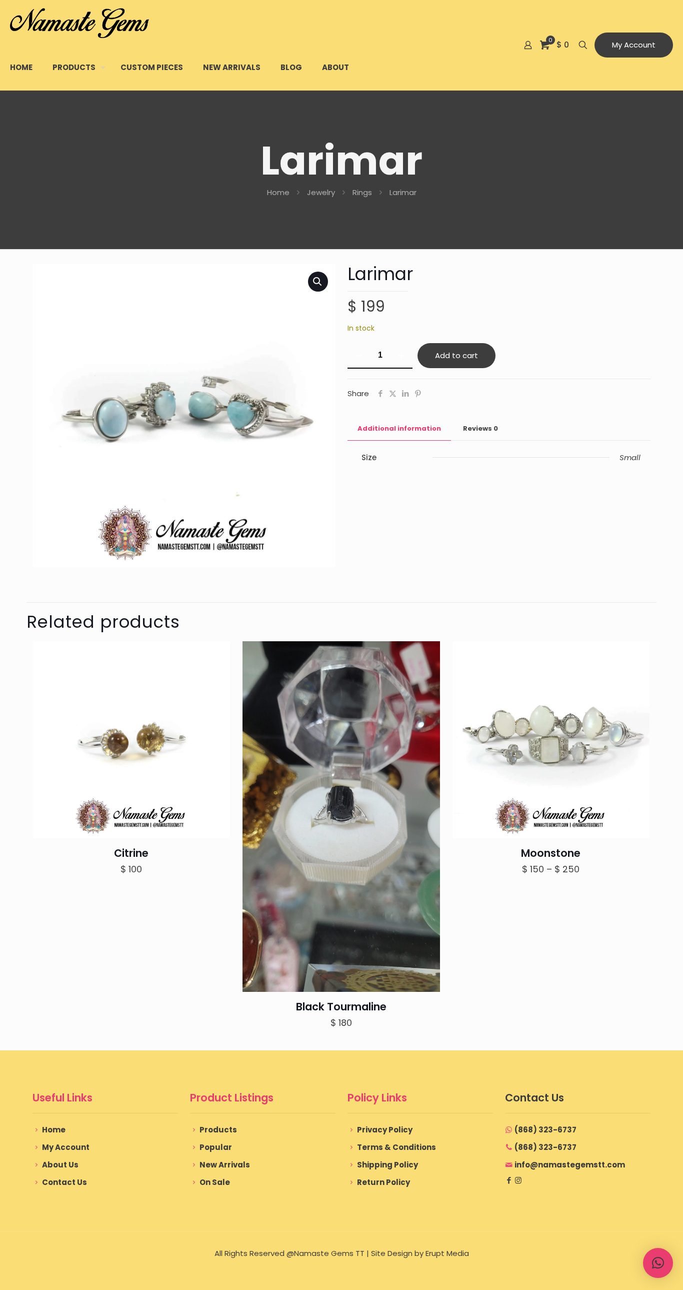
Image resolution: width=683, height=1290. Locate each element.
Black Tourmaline (341, 1006)
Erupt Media (447, 1253)
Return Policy (383, 1182)
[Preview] (216, 698)
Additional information (399, 428)
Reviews (480, 428)
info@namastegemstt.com (569, 1164)
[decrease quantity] (359, 355)
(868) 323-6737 (545, 1129)
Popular (216, 1147)
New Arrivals (225, 1164)
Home (278, 192)
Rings (362, 192)
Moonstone (550, 853)
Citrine (131, 853)
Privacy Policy (384, 1129)
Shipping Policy (387, 1164)
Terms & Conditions (396, 1147)
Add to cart (456, 355)
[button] (318, 282)
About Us (60, 1164)
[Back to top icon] (635, 1269)
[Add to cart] (216, 655)
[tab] (399, 429)
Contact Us (64, 1182)
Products (218, 1129)
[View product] (216, 677)
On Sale (215, 1182)
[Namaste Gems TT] (79, 22)
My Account (634, 45)
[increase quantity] (401, 355)
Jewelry (321, 192)
